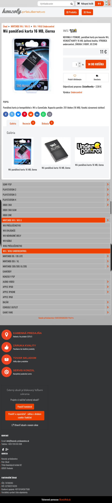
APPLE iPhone (9, 292)
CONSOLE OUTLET (10, 307)
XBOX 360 (7, 205)
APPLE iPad (8, 297)
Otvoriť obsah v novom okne (26, 425)
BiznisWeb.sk (65, 499)
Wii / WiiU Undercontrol (15, 251)
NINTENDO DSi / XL (11, 261)
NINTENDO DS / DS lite (13, 256)
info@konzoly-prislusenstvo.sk (17, 440)
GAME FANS (8, 312)
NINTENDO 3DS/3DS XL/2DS (15, 266)
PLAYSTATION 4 (9, 199)
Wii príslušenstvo (12, 225)
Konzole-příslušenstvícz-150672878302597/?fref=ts (56, 317)
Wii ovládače (9, 230)
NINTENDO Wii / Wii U (12, 220)
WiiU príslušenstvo (12, 246)
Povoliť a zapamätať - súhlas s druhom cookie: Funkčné (24, 415)
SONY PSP (7, 184)
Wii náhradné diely (12, 235)
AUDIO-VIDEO (8, 281)
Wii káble (7, 241)
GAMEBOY (7, 271)
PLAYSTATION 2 (9, 189)
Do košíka (97, 64)
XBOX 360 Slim (9, 210)
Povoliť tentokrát (25, 406)
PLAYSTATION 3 (9, 194)
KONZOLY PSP (9, 276)
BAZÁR (5, 302)
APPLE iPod (8, 287)
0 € (99, 3)
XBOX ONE (7, 215)
